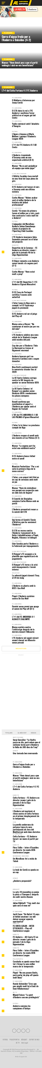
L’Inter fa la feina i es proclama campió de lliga (25, 426)
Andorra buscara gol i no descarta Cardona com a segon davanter (25, 358)
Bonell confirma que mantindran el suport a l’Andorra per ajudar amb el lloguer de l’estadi (24, 405)
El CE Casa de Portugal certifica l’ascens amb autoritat (22, 294)
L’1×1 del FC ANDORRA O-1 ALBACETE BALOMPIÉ (23, 617)
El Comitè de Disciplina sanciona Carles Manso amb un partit (25, 501)
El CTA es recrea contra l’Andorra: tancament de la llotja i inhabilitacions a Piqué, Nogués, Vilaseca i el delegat (25, 534)
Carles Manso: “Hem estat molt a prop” (23, 272)
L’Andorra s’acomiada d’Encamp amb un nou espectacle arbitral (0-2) (23, 157)
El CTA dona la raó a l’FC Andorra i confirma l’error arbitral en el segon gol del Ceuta (24, 114)
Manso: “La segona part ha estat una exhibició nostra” (24, 447)
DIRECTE (15, 245)
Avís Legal (24, 1042)
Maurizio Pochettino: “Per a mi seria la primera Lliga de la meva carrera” (25, 468)
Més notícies (21, 648)
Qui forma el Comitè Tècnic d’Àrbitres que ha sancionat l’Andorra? (24, 522)
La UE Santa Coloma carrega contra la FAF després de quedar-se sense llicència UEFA (25, 380)
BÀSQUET (24, 1039)
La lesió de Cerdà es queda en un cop (25, 871)
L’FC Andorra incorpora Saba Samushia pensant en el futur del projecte (25, 239)
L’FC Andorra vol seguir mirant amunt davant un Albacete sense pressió (25, 640)
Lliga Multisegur (19, 173)
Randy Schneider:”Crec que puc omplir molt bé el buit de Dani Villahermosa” (25, 986)
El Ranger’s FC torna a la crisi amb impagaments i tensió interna (25, 567)
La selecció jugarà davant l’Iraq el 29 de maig (25, 576)
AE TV (18, 1042)
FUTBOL (15, 131)
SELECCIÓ (15, 573)
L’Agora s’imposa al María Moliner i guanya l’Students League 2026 (24, 136)
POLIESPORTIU (14, 1039)
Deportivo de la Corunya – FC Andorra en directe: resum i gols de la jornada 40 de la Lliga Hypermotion (24, 251)
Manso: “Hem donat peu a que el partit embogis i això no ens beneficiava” (26, 778)
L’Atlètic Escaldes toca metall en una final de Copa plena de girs (25, 178)
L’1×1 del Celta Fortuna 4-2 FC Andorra (26, 788)
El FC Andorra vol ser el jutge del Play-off (24, 315)
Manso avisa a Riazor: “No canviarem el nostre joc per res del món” (25, 326)
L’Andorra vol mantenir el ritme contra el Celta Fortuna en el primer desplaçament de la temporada (26, 814)
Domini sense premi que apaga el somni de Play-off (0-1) (25, 607)
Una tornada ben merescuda (25, 753)
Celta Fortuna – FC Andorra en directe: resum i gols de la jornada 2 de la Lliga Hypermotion (26, 801)
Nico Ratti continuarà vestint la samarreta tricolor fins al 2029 (25, 369)
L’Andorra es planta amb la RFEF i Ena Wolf (23, 587)
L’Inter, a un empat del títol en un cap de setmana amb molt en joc (25, 479)
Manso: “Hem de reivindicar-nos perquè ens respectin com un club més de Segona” (25, 490)
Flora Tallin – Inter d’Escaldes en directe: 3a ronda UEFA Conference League (26, 850)
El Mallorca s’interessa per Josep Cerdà (23, 101)
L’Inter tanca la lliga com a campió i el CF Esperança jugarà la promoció (24, 305)
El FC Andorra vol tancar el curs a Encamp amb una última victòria (25, 189)
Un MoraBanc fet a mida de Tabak (25, 860)
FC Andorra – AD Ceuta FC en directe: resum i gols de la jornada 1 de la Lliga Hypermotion (25, 940)
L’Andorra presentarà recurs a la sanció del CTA (25, 510)
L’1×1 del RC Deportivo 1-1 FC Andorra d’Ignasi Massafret (24, 283)
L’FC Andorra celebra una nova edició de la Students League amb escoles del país (25, 337)
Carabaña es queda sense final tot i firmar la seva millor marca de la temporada (26, 964)
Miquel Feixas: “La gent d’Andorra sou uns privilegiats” (26, 996)
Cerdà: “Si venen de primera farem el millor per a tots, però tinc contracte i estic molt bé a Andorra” (25, 214)
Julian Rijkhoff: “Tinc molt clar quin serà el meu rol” (26, 904)
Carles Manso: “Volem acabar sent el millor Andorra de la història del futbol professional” (24, 201)
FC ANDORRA (17, 98)
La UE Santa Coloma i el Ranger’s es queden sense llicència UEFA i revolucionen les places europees (24, 392)
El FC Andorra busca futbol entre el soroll (23, 457)
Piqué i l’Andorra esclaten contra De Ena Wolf (23, 597)
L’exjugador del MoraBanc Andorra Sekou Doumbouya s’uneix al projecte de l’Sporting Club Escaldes (23, 227)
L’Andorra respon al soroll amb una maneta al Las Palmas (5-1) (25, 436)
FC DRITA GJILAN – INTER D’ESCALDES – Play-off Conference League (23, 928)
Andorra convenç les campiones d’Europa (21, 1007)
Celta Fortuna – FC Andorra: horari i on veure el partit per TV (25, 839)
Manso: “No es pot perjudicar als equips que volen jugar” (24, 167)
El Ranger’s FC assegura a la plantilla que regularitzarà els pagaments (25, 556)
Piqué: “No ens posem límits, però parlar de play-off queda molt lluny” (25, 975)
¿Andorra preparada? (22, 880)
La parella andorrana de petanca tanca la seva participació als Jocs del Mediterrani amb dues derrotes (26, 828)
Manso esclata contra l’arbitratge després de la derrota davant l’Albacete (23, 629)
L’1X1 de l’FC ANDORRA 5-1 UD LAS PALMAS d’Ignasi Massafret (25, 416)
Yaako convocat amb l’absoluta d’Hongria (25, 125)
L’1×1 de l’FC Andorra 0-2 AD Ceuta (24, 146)
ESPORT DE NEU (34, 1039)
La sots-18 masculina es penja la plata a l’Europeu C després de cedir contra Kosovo (26, 894)
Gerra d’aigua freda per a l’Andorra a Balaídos (24, 765)
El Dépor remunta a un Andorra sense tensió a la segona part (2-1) (25, 263)
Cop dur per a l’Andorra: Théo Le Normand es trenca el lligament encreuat (25, 347)
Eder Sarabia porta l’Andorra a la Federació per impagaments (25, 544)
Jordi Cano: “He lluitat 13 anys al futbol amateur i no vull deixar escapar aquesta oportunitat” (26, 917)
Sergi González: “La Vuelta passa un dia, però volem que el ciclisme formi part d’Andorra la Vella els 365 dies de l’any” (26, 743)
